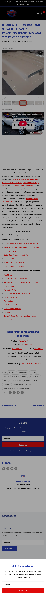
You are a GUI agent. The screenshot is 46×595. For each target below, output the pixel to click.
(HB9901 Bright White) (30, 247)
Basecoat (6, 376)
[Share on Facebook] (10, 392)
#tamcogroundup (22, 372)
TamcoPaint (38, 348)
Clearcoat (24, 376)
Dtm (31, 376)
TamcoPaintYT (26, 344)
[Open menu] (3, 13)
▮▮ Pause (6, 98)
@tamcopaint (17, 348)
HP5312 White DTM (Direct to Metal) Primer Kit (21, 244)
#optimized (6, 41)
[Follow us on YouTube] (11, 468)
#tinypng (33, 372)
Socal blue (29, 384)
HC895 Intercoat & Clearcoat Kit (16, 262)
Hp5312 (19, 380)
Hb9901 (37, 376)
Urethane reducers (24, 388)
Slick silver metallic (18, 384)
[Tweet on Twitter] (18, 392)
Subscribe (23, 590)
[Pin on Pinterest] (14, 392)
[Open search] (33, 13)
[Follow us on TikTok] (15, 468)
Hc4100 (6, 380)
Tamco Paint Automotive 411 (31, 364)
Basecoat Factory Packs (19, 182)
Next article (37, 405)
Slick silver (6, 384)
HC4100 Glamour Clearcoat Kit (15, 266)
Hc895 (12, 380)
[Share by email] (22, 392)
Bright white (15, 376)
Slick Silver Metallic (11, 251)
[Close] (43, 562)
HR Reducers (9, 259)
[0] (42, 13)
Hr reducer (27, 380)
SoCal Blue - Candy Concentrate (22, 186)
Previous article (10, 405)
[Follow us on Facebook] (3, 468)
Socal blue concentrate (10, 388)
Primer (35, 380)
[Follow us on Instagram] (7, 468)
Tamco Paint (23, 341)
